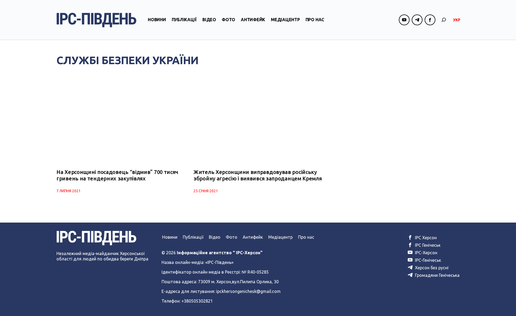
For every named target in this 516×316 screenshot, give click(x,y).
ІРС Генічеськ (427, 245)
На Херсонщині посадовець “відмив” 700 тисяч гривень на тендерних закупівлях (117, 175)
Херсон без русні (431, 267)
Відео (209, 19)
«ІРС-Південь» (219, 262)
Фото (228, 19)
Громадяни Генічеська (437, 275)
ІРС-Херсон (425, 252)
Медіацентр (285, 19)
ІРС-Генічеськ (427, 260)
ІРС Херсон (425, 237)
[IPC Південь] (96, 20)
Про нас (315, 19)
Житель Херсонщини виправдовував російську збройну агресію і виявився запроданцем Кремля (258, 175)
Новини (157, 19)
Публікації (184, 19)
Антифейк (253, 19)
